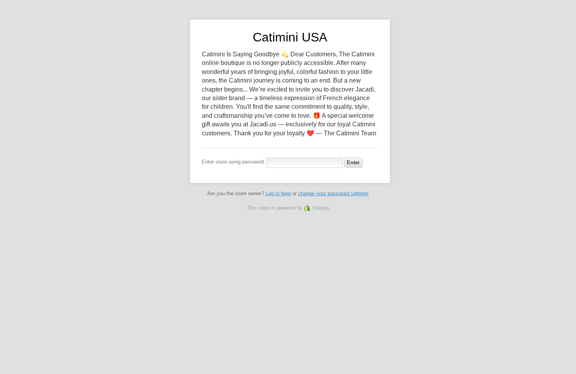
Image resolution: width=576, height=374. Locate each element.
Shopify (321, 208)
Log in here (278, 193)
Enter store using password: (233, 162)
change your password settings (333, 193)
